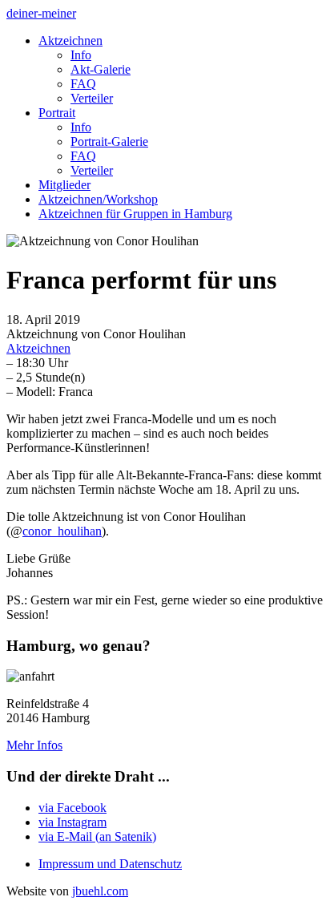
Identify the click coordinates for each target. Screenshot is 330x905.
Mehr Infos (34, 745)
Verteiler (91, 98)
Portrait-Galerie (109, 141)
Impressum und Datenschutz (110, 864)
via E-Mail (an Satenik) (97, 836)
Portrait (56, 112)
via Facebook (72, 807)
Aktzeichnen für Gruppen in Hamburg (135, 213)
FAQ (83, 84)
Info (80, 55)
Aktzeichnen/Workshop (98, 199)
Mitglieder (64, 185)
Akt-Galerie (100, 69)
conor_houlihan (62, 531)
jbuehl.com (100, 891)
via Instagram (72, 822)
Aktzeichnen (70, 40)
